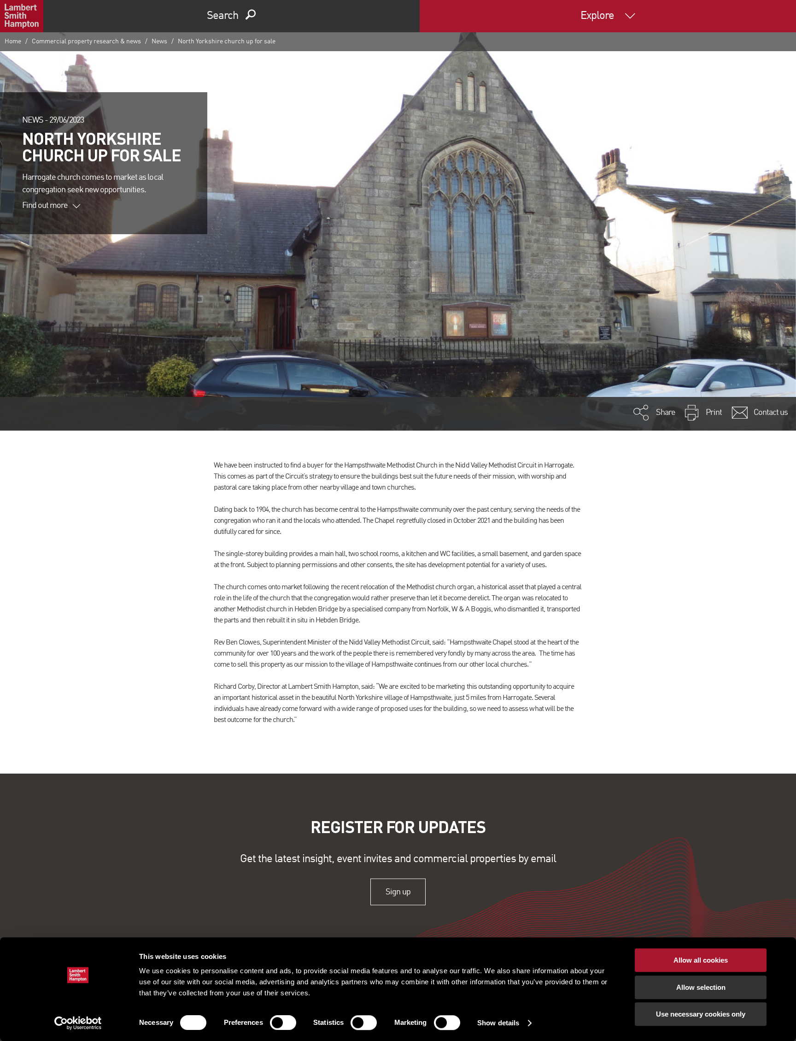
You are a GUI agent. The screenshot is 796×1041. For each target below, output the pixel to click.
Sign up (398, 891)
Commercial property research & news (86, 41)
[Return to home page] (21, 16)
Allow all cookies (700, 960)
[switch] (283, 1022)
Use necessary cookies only (700, 1014)
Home (13, 41)
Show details (498, 1023)
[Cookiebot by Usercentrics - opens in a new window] (78, 1023)
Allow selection (701, 987)
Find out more (45, 205)
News (159, 41)
